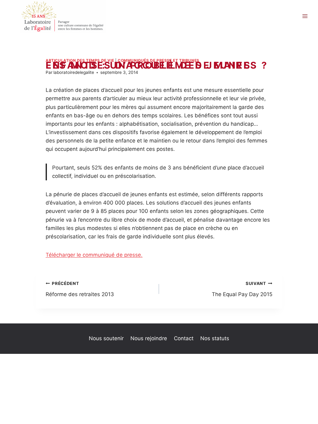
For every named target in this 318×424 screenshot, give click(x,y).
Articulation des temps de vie (80, 60)
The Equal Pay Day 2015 (242, 289)
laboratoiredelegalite (73, 72)
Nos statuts (214, 338)
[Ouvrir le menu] (305, 16)
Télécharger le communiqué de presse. (94, 255)
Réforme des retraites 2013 (80, 289)
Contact (183, 338)
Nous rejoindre (148, 338)
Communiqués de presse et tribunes (158, 60)
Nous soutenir (106, 338)
